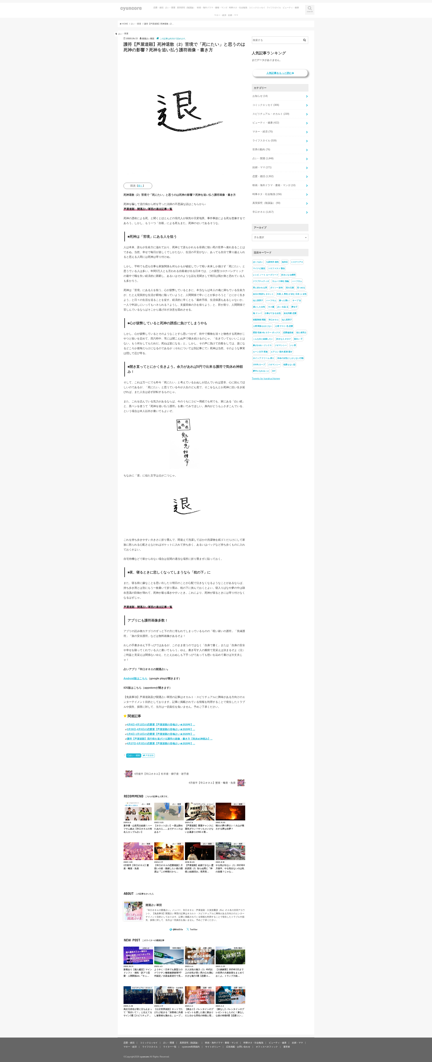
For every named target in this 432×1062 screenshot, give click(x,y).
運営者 (286, 1046)
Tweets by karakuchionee (266, 378)
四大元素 (290, 287)
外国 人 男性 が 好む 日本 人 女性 (292, 294)
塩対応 (285, 262)
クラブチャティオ (261, 281)
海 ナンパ (257, 313)
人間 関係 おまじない (262, 326)
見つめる (301, 287)
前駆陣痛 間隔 (259, 320)
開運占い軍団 (154, 904)
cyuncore (131, 7)
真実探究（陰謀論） (186, 7)
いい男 (293, 345)
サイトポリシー (213, 1046)
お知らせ (260, 96)
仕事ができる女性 (273, 313)
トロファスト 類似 (276, 268)
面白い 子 (298, 339)
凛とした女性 (259, 307)
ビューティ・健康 (291, 7)
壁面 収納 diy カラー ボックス (266, 332)
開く (140, 185)
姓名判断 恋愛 (290, 313)
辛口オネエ (263, 212)
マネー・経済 (220, 15)
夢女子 (294, 307)
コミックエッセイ (257, 7)
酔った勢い (284, 300)
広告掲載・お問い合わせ (238, 1046)
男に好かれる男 (260, 287)
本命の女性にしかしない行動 (290, 358)
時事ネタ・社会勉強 (238, 7)
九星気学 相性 (272, 262)
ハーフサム (297, 281)
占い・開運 (170, 7)
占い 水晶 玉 (282, 307)
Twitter (193, 929)
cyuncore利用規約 (191, 1046)
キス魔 (271, 307)
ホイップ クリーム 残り (263, 358)
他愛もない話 (289, 364)
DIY (274, 371)
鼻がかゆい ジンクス (262, 345)
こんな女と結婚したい (263, 339)
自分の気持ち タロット (263, 294)
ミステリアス (297, 262)
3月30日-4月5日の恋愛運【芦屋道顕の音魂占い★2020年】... (161, 729)
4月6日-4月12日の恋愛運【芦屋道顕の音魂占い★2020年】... (161, 724)
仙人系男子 (258, 300)
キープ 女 (296, 300)
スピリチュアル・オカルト (270, 114)
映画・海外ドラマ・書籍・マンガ (212, 7)
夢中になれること (261, 371)
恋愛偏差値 (288, 332)
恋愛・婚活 (158, 7)
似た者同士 (301, 332)
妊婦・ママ (233, 15)
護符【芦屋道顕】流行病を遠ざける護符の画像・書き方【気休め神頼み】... (169, 738)
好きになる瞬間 (288, 275)
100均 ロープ (259, 364)
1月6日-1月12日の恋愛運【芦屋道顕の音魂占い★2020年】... (161, 734)
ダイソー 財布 (276, 287)
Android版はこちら (135, 678)
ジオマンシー (281, 345)
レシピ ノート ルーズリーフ (265, 275)
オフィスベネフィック (267, 1046)
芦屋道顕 (149, 755)
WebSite (179, 929)
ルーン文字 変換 (260, 352)
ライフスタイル (274, 7)
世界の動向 (261, 149)
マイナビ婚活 (259, 268)
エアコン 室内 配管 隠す (281, 352)
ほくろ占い (258, 262)
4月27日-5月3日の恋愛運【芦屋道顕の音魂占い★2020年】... (161, 743)
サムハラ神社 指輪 (280, 281)
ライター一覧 (169, 1046)
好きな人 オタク (283, 339)
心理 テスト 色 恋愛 (284, 326)
